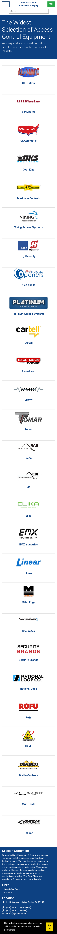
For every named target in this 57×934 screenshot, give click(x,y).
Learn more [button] (9, 930)
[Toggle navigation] (6, 4)
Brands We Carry (12, 889)
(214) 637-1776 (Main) (16, 910)
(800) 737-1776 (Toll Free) (18, 907)
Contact (8, 892)
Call (51, 4)
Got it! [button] (49, 926)
